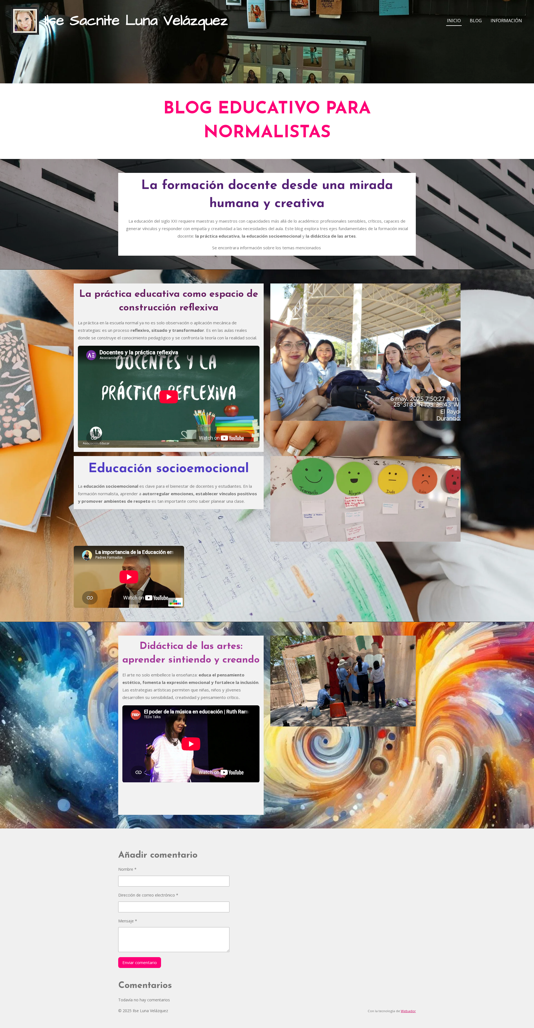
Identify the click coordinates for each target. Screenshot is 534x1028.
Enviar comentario (139, 962)
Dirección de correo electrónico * (148, 895)
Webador (408, 1011)
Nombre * (127, 869)
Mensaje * (127, 921)
